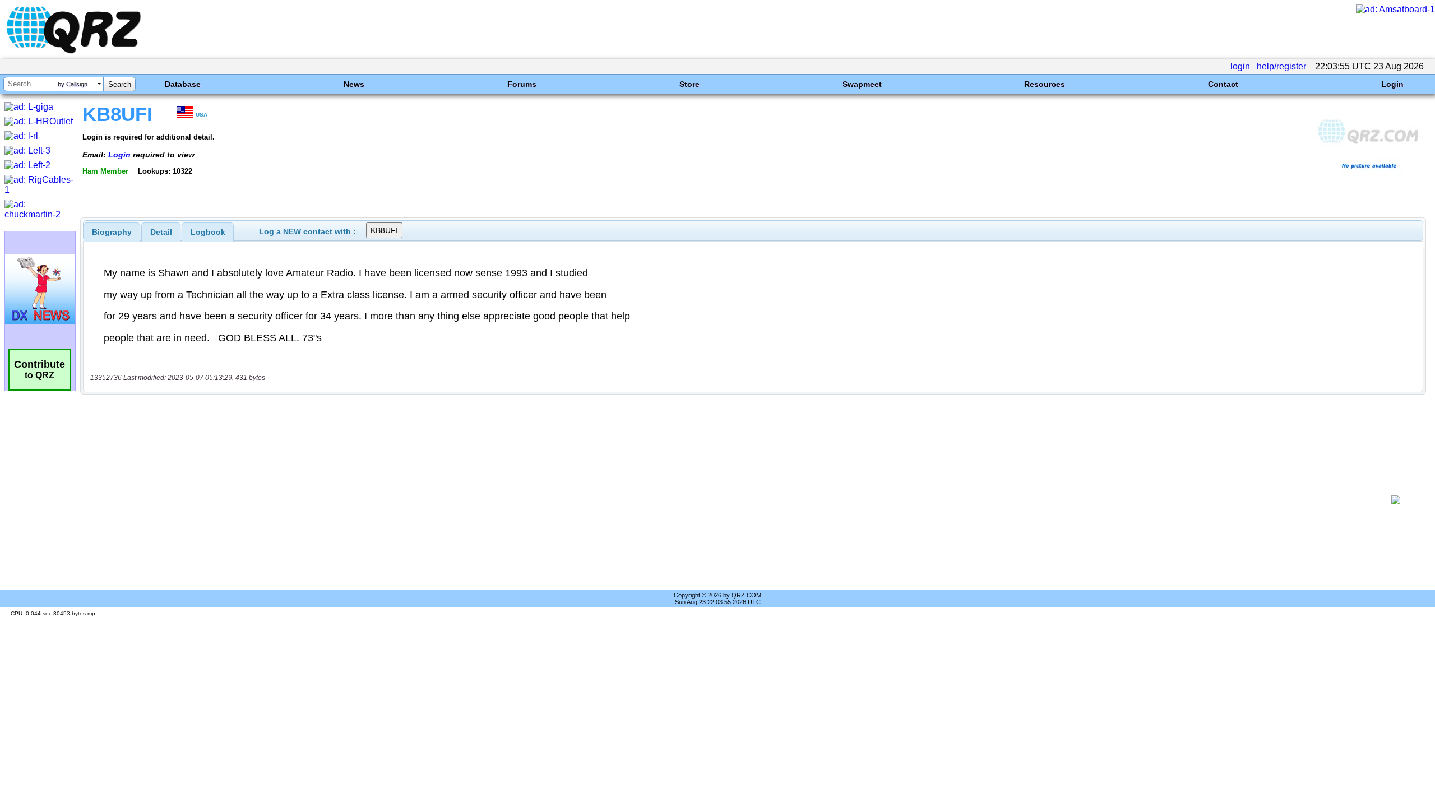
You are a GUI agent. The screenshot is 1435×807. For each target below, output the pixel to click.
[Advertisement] (732, 499)
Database (183, 84)
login (1240, 66)
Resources (1044, 84)
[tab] (112, 232)
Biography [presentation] (112, 232)
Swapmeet (862, 84)
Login (1392, 84)
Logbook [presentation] (208, 232)
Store (689, 84)
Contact (1223, 84)
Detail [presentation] (161, 232)
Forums (521, 84)
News (354, 84)
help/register (1281, 66)
